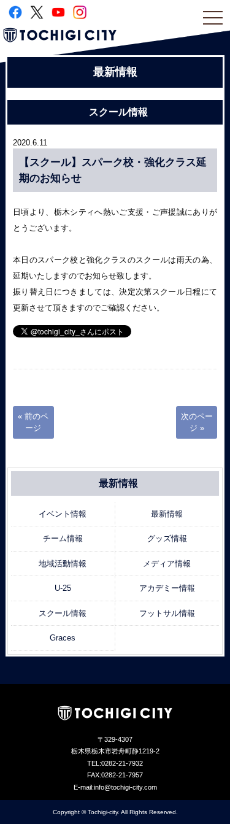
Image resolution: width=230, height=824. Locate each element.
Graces (62, 637)
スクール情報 (62, 613)
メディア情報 (167, 563)
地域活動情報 (62, 563)
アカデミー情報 (167, 588)
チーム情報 (63, 538)
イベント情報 (62, 513)
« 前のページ (33, 422)
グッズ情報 (167, 538)
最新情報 (167, 513)
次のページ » (197, 422)
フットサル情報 (167, 613)
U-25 (63, 588)
